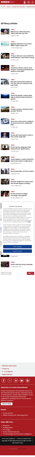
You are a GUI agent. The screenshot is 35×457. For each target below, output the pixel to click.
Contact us (5, 368)
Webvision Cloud (22, 448)
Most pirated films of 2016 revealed (22, 171)
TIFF (4, 6)
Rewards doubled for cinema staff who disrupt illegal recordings (22, 182)
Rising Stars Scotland (18, 6)
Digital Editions (7, 374)
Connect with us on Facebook (4, 380)
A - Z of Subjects (7, 371)
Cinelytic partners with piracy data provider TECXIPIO (22, 110)
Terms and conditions (8, 438)
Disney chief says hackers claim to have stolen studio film (22, 136)
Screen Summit (8, 413)
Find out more (6, 404)
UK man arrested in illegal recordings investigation (19, 194)
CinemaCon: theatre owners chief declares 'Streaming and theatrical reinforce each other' (22, 69)
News (13, 29)
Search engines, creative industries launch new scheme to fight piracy (22, 160)
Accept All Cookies (17, 251)
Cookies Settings (17, 246)
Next (31, 273)
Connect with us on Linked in (16, 380)
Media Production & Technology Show (15, 415)
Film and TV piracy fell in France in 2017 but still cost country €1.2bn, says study (21, 83)
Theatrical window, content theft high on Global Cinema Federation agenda (21, 97)
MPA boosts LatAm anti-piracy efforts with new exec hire (20, 32)
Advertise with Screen (9, 366)
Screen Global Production (11, 432)
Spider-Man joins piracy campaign (22, 264)
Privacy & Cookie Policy (24, 438)
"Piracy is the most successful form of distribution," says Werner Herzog (22, 56)
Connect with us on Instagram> (27, 380)
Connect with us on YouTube (21, 380)
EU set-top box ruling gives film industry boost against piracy (21, 148)
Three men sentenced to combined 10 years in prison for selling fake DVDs (22, 123)
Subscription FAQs (17, 443)
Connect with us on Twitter (10, 380)
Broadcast (6, 425)
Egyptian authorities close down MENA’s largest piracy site (21, 44)
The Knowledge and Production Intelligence (17, 434)
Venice (9, 6)
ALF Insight (6, 430)
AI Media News (8, 427)
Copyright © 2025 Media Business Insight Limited (16, 440)
